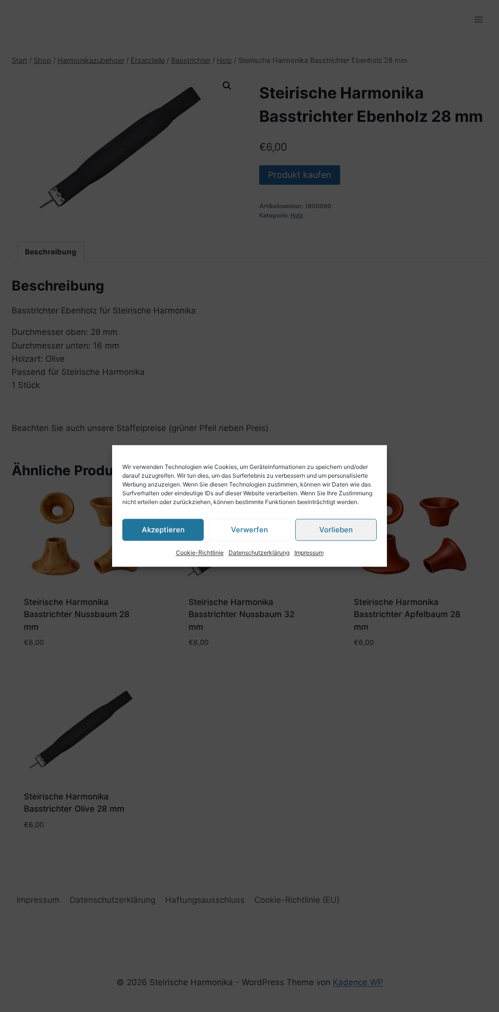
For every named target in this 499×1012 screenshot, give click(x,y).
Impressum (309, 552)
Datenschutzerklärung (259, 552)
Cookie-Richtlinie (200, 552)
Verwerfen (249, 529)
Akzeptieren (163, 529)
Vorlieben (336, 529)
